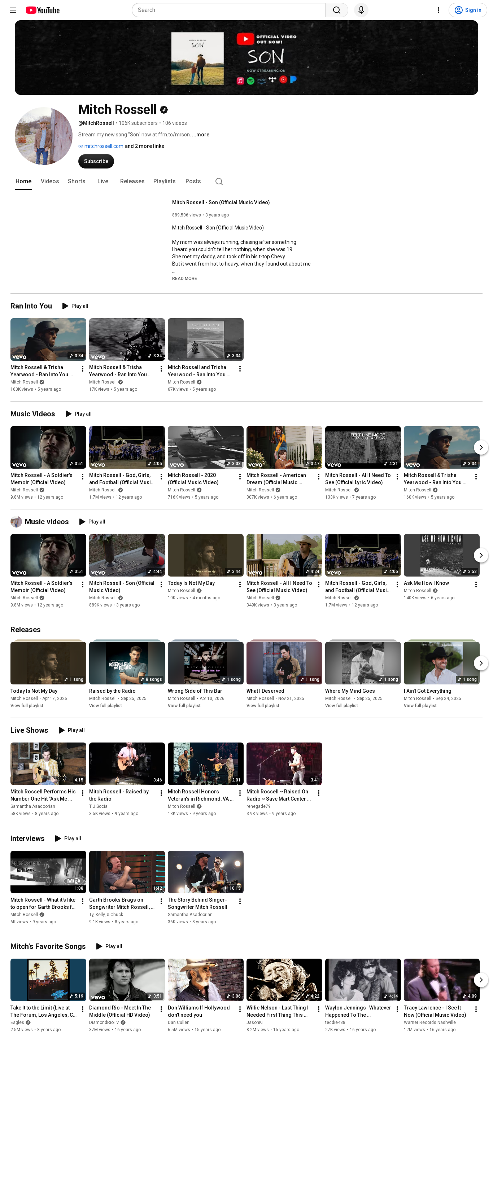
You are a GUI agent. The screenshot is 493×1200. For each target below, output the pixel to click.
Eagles (17, 1022)
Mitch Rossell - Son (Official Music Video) (221, 202)
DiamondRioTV (104, 1022)
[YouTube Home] (42, 10)
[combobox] (231, 10)
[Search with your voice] (361, 10)
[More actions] (82, 369)
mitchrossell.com (103, 146)
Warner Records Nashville (430, 1022)
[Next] (481, 447)
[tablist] (246, 181)
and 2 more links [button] (144, 146)
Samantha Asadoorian (32, 806)
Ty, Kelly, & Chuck (106, 914)
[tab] (23, 181)
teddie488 (335, 1022)
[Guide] (13, 10)
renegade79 (259, 806)
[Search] (336, 10)
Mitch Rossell (24, 382)
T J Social (99, 806)
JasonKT (255, 1022)
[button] (184, 278)
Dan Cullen (178, 1022)
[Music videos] (17, 521)
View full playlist (26, 705)
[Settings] (438, 10)
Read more (184, 278)
